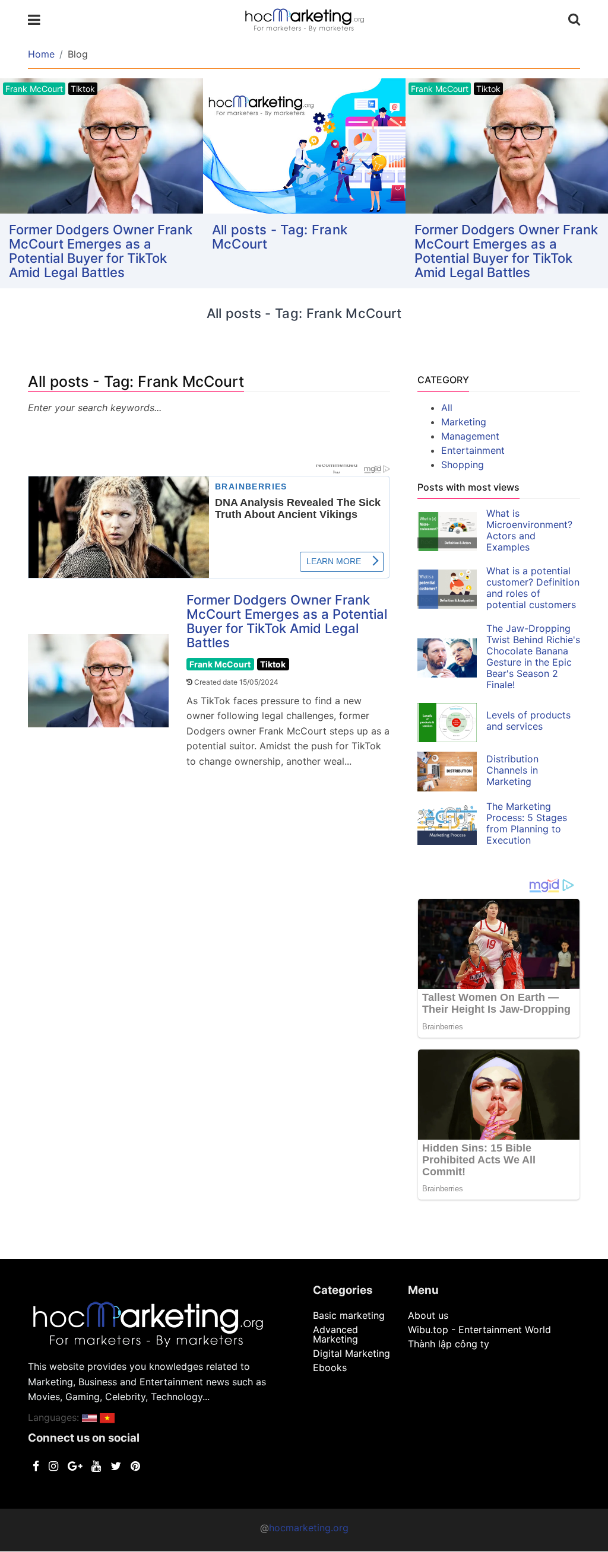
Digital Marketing (351, 1353)
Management (470, 436)
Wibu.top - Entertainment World (479, 1329)
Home (41, 54)
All (446, 408)
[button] (89, 1417)
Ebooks (330, 1367)
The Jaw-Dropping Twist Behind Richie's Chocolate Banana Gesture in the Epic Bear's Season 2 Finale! (533, 656)
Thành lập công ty (448, 1344)
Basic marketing (349, 1315)
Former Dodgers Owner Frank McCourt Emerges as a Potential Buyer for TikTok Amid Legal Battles (100, 251)
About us (428, 1315)
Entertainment (473, 450)
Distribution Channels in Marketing (512, 770)
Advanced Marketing (335, 1334)
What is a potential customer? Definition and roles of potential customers (533, 587)
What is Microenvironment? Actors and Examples (529, 530)
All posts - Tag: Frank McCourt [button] (280, 237)
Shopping (462, 464)
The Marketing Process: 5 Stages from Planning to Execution (526, 823)
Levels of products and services (528, 720)
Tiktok (273, 664)
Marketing (463, 422)
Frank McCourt (220, 664)
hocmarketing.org (309, 1528)
